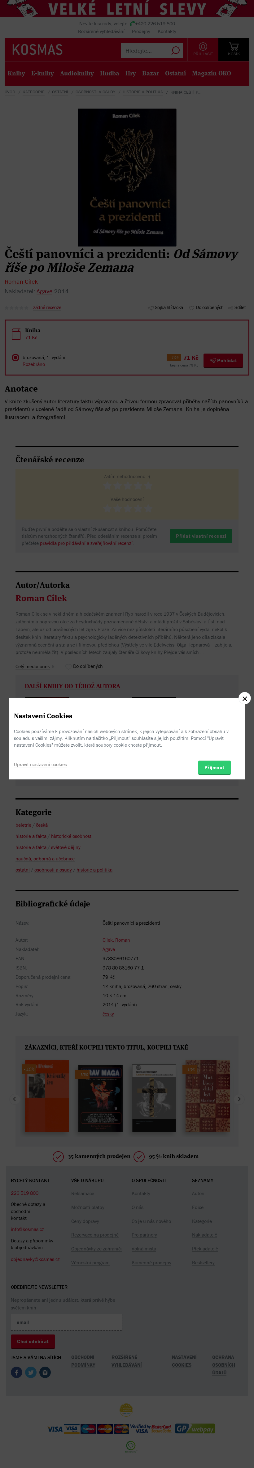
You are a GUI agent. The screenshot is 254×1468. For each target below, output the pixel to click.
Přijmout (214, 767)
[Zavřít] (245, 698)
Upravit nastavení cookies (40, 764)
